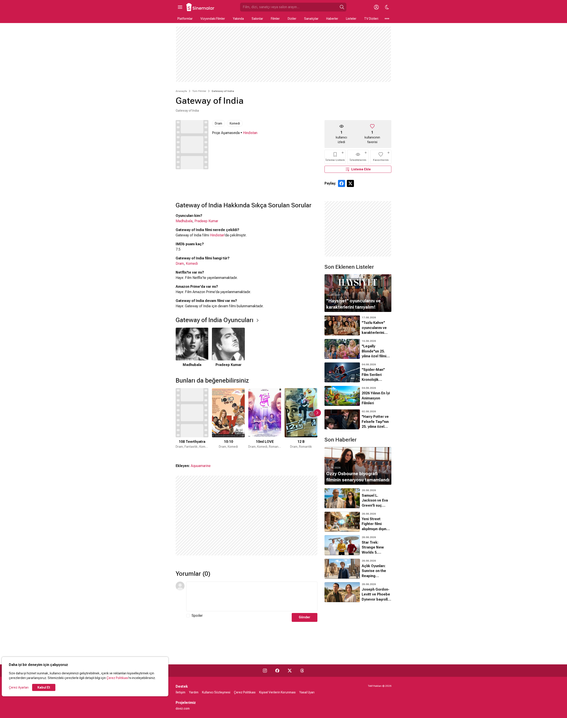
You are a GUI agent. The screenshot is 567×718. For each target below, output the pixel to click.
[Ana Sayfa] (200, 7)
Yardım (193, 692)
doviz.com (183, 708)
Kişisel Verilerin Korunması (277, 692)
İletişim (180, 692)
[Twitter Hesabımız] (289, 670)
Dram (218, 123)
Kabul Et (43, 687)
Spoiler (197, 615)
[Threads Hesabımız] (302, 670)
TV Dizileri (371, 18)
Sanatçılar (311, 18)
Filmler (275, 18)
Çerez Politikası (117, 678)
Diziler (292, 18)
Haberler (332, 18)
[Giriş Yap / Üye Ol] (376, 7)
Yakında (238, 18)
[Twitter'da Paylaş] (350, 183)
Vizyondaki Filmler (212, 18)
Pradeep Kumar (206, 221)
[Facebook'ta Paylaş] (341, 183)
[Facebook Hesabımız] (277, 670)
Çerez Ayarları (19, 687)
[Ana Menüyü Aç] (180, 7)
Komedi (235, 123)
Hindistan (250, 133)
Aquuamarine (201, 466)
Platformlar (185, 18)
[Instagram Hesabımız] (264, 670)
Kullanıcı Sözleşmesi (216, 692)
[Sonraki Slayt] (317, 412)
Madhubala (184, 221)
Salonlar (257, 18)
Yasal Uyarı (307, 692)
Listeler (351, 18)
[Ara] (342, 7)
